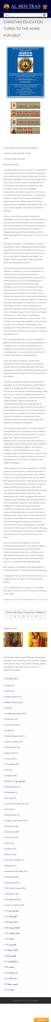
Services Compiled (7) (14, 860)
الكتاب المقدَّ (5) (11, 950)
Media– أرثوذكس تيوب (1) (15, 781)
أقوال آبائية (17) (11, 916)
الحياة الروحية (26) (12, 927)
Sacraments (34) (12, 832)
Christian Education (29, 599)
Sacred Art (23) (11, 837)
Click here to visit (11, 657)
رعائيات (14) (10, 967)
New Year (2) (10, 798)
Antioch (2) (9, 691)
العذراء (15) (9, 939)
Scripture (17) (10, 848)
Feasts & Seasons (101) (15, 736)
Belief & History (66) (13, 702)
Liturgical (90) (11, 775)
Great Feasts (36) (12, 747)
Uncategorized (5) (13, 899)
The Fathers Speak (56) (15, 888)
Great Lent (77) (11, 753)
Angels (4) (9, 685)
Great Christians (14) (13, 741)
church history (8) (12, 725)
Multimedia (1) (11, 792)
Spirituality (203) (12, 877)
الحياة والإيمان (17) (12, 933)
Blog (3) (8, 708)
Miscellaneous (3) (12, 787)
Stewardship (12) (12, 882)
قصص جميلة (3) (11, 984)
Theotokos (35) (11, 894)
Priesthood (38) (11, 826)
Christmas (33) (11, 719)
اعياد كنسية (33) (11, 922)
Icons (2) (9, 770)
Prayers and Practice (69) (16, 820)
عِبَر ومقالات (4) (11, 972)
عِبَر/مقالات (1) (11, 978)
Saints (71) (9, 843)
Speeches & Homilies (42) (16, 871)
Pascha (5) (9, 809)
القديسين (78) (10, 944)
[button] (5, 639)
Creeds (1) (9, 730)
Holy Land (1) (11, 758)
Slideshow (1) (10, 865)
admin (8, 599)
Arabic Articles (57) (13, 696)
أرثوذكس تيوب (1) (12, 910)
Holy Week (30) (12, 764)
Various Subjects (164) (14, 905)
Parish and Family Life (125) (17, 803)
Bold (30, 1000)
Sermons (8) (10, 854)
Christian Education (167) (15, 713)
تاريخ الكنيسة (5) (11, 961)
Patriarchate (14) (12, 815)
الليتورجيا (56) (10, 956)
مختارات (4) (9, 989)
